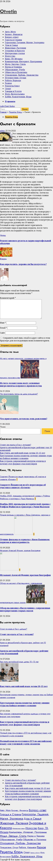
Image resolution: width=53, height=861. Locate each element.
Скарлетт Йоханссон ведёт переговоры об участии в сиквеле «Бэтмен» (23, 486)
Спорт (8, 88)
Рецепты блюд (12, 85)
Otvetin (8, 11)
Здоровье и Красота (15, 50)
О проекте (10, 101)
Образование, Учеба (15, 69)
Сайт (2, 332)
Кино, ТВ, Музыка (13, 58)
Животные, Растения (15, 48)
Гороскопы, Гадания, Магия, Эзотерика (24, 42)
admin (2, 130)
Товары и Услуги (13, 91)
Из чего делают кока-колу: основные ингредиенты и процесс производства (21, 384)
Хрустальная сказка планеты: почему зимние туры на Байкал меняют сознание (26, 457)
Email (3, 327)
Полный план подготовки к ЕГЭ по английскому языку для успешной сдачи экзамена (26, 742)
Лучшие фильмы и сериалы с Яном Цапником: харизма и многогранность (25, 541)
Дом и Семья (11, 45)
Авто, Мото (10, 31)
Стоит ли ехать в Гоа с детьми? (15, 444)
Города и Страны (13, 39)
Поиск (3, 426)
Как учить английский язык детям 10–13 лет (22, 453)
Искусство (10, 56)
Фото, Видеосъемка (15, 94)
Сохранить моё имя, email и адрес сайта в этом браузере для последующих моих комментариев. (25, 339)
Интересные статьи (15, 53)
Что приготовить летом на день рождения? (19, 394)
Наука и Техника (13, 67)
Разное (8, 83)
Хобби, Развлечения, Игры (18, 96)
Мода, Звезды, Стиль (15, 64)
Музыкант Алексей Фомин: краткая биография (20, 550)
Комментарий (8, 298)
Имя (3, 322)
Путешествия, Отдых (15, 77)
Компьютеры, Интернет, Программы (23, 61)
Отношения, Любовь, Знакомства (21, 75)
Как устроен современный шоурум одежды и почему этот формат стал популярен (23, 462)
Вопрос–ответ (11, 37)
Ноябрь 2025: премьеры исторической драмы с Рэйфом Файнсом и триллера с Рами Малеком (25, 497)
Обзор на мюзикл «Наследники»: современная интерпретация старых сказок (25, 609)
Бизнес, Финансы (13, 34)
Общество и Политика (16, 72)
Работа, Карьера (13, 80)
